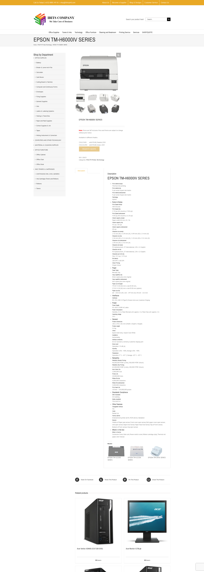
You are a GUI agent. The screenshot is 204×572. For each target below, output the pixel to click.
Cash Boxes (40, 77)
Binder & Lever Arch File (44, 67)
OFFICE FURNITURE (41, 150)
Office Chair (40, 159)
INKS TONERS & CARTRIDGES (45, 169)
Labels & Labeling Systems (45, 111)
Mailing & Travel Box (43, 116)
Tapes (38, 131)
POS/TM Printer (91, 160)
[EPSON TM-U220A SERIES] (137, 451)
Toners (38, 188)
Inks (37, 106)
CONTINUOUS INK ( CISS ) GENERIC (48, 174)
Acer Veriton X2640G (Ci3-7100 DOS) (90, 548)
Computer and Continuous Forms (46, 87)
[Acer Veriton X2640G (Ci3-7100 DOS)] (98, 521)
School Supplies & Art (43, 126)
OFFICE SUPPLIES (41, 58)
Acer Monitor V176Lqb (133, 548)
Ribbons (39, 184)
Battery (38, 63)
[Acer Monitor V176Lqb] (147, 521)
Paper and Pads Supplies (44, 121)
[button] (118, 55)
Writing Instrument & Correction (46, 135)
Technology (100, 160)
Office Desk (40, 164)
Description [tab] (81, 171)
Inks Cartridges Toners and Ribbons (47, 179)
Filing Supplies (41, 97)
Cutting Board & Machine (44, 82)
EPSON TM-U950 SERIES (157, 457)
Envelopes (39, 92)
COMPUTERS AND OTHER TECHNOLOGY (48, 140)
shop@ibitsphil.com (67, 2)
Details (99, 560)
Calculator (39, 72)
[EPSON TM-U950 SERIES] (157, 451)
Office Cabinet (40, 155)
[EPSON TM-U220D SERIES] (116, 451)
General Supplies (41, 101)
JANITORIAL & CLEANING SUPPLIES (46, 145)
